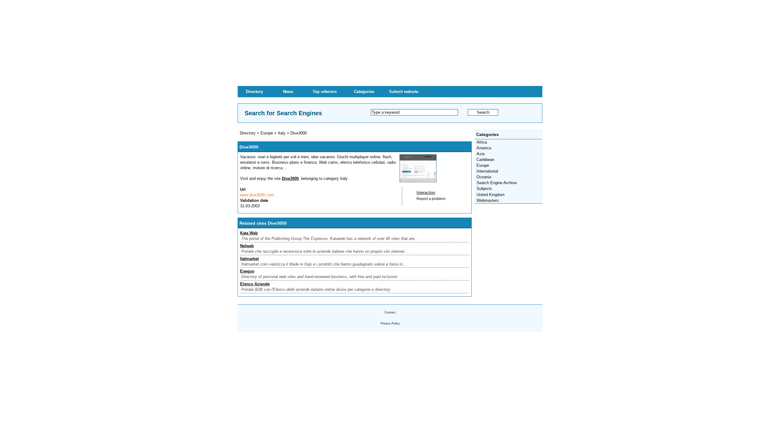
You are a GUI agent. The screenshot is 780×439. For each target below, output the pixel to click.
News (288, 91)
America (484, 148)
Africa (482, 142)
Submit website (403, 91)
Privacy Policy (390, 323)
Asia (480, 154)
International (487, 171)
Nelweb (247, 246)
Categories (364, 91)
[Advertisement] (390, 42)
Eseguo (247, 271)
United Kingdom (491, 194)
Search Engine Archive (497, 182)
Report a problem (431, 199)
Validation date (254, 200)
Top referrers (325, 91)
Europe (483, 165)
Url (243, 189)
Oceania (484, 177)
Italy (281, 133)
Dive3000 (298, 133)
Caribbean (485, 159)
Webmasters (488, 200)
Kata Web (249, 233)
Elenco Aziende (255, 284)
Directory (254, 91)
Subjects (484, 188)
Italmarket (249, 258)
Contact (390, 312)
